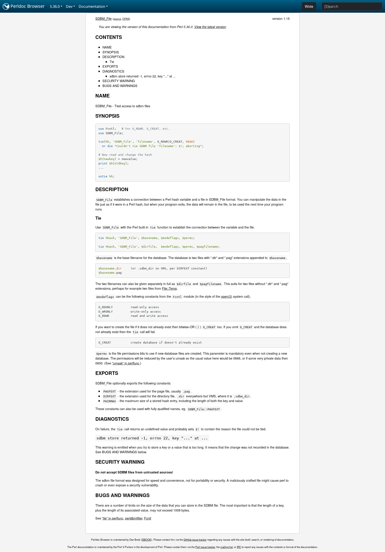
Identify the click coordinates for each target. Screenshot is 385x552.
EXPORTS (110, 66)
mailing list (226, 547)
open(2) (226, 296)
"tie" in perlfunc (112, 518)
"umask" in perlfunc (125, 363)
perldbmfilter (133, 518)
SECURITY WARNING (118, 80)
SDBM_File (103, 18)
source (117, 18)
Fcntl (147, 518)
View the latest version (210, 26)
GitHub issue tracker (195, 539)
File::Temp (169, 288)
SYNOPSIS (110, 52)
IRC (239, 547)
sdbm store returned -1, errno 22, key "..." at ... (143, 76)
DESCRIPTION (113, 56)
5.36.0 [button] (55, 6)
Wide (309, 6)
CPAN (125, 18)
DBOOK (146, 539)
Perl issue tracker (205, 547)
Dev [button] (69, 6)
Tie (112, 61)
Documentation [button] (92, 6)
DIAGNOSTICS (113, 71)
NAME (107, 47)
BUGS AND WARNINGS (119, 85)
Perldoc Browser (27, 6)
